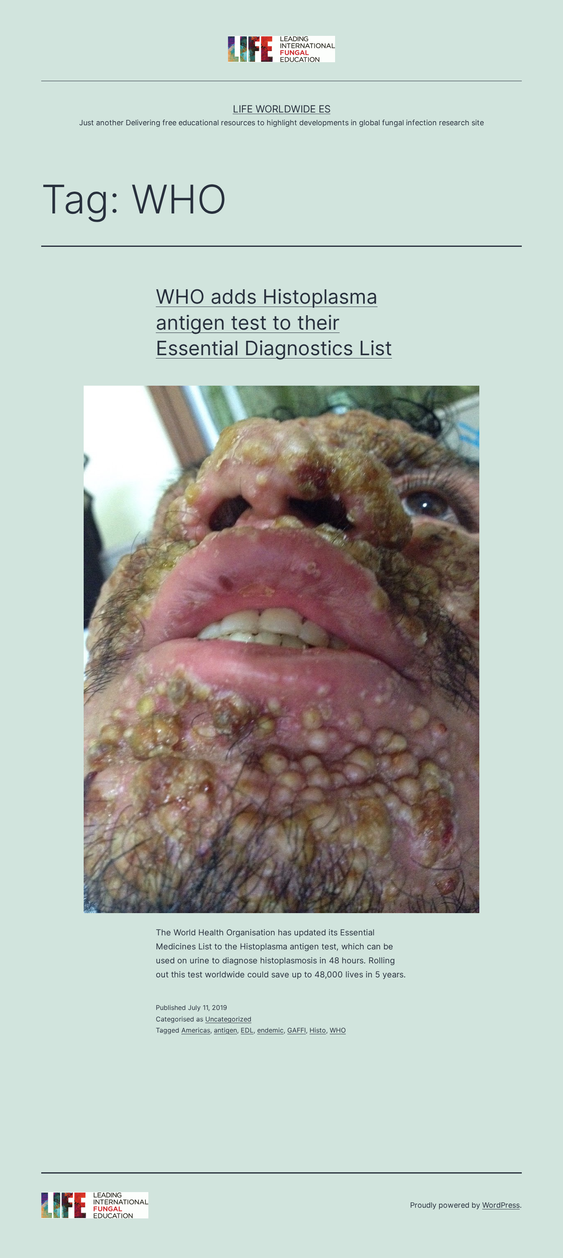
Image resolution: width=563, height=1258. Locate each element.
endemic (270, 1030)
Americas (195, 1030)
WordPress (501, 1205)
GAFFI (296, 1030)
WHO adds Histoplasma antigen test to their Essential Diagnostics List (274, 322)
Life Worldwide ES (282, 109)
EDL (247, 1030)
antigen (225, 1030)
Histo (318, 1030)
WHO (338, 1030)
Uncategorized (228, 1019)
